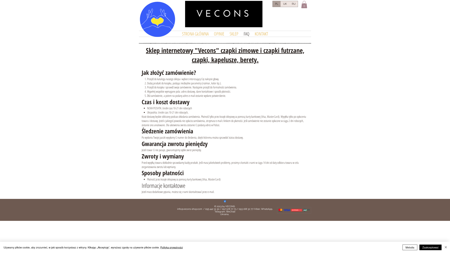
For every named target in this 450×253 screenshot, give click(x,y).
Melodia (410, 247)
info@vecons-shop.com (189, 209)
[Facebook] (224, 201)
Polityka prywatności (171, 247)
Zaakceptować (430, 247)
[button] (304, 4)
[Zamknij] (446, 247)
